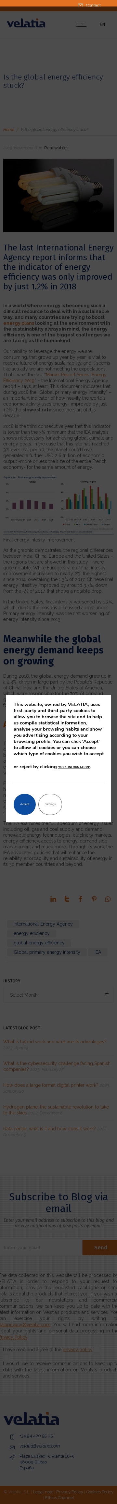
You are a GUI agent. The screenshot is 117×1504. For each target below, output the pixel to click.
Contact (93, 5)
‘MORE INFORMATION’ (74, 767)
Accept (24, 804)
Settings (50, 804)
